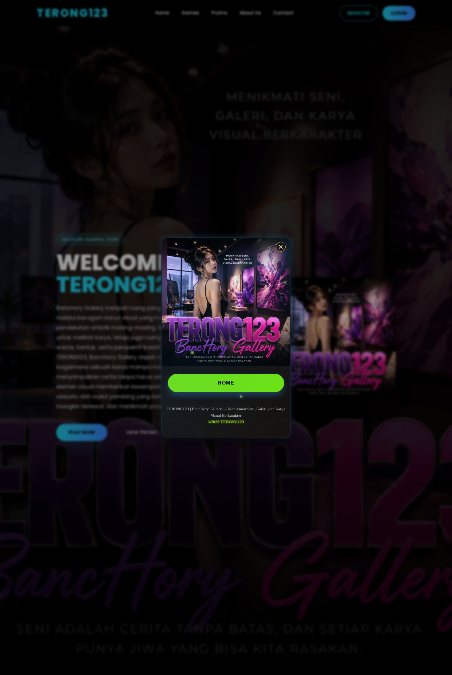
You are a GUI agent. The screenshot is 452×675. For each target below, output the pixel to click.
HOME (226, 382)
